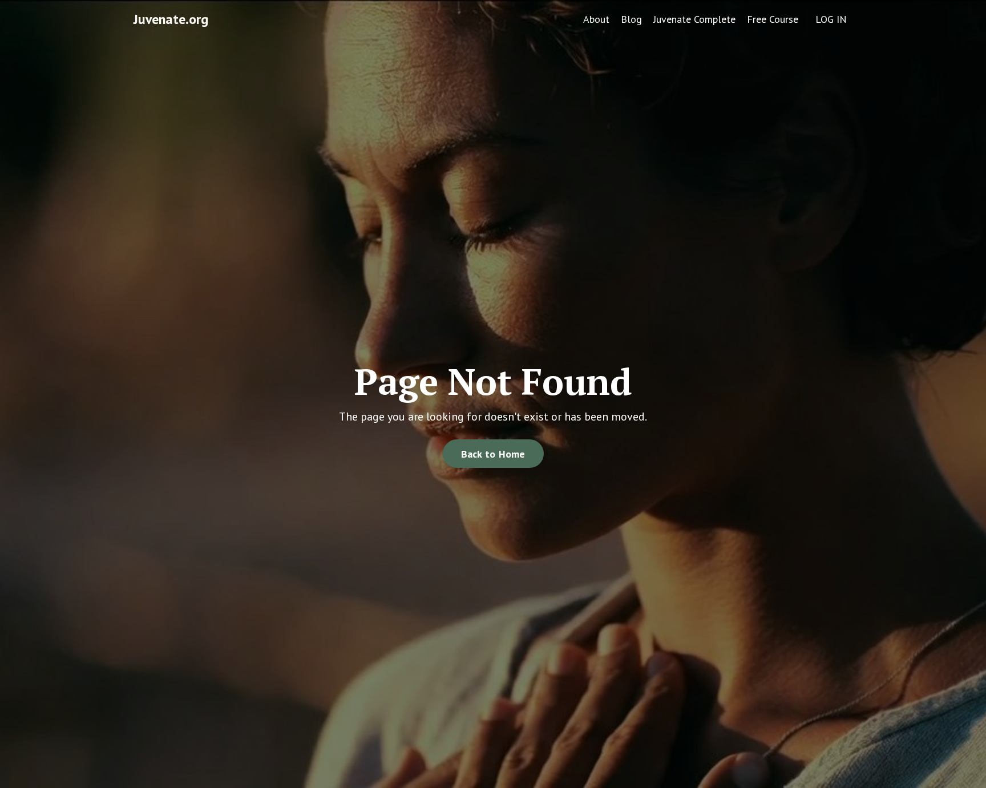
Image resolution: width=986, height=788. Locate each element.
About (596, 19)
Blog (631, 19)
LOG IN (831, 19)
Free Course (772, 19)
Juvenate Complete (694, 19)
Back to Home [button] (493, 453)
